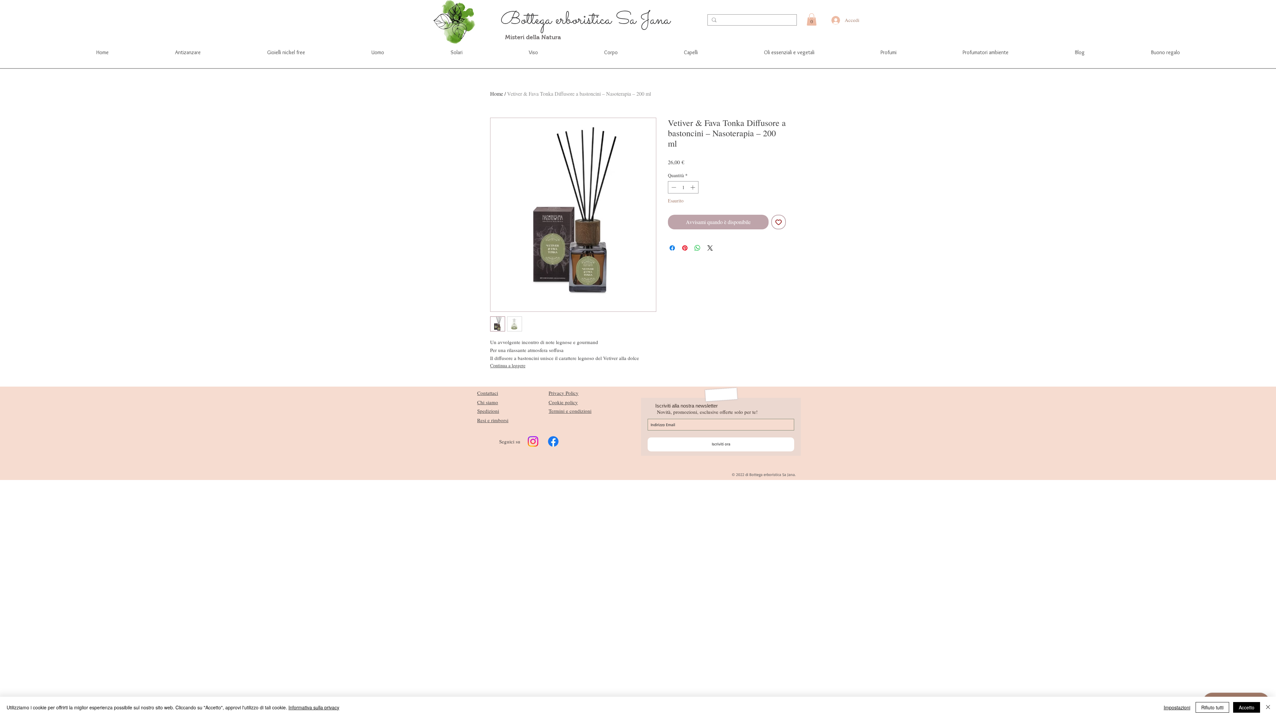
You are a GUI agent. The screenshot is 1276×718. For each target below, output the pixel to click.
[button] (811, 19)
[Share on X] (710, 248)
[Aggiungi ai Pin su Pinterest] (685, 248)
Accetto (1246, 707)
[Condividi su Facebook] (672, 248)
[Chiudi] (1268, 707)
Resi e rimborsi (492, 420)
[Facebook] (553, 441)
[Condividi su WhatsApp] (697, 248)
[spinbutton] (683, 187)
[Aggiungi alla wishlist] (778, 222)
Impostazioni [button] (1177, 707)
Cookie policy (563, 402)
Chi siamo (487, 402)
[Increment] (693, 187)
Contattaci (487, 393)
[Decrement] (673, 187)
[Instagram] (533, 441)
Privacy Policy (564, 393)
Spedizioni (488, 411)
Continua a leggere (507, 365)
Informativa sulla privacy (313, 707)
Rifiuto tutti (1212, 707)
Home (496, 93)
